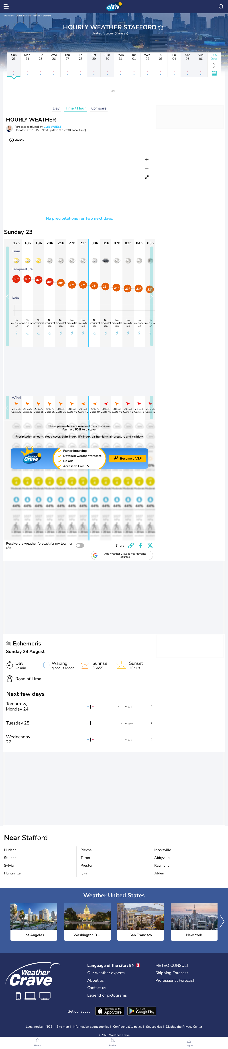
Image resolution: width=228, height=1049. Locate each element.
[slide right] (151, 296)
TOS (50, 1027)
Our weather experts (106, 972)
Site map (63, 1027)
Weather (8, 15)
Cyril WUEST (52, 127)
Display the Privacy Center (184, 1027)
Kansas (36, 15)
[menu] (6, 6)
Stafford (47, 15)
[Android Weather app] (141, 1011)
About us (95, 980)
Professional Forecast (174, 980)
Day (56, 108)
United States (23, 15)
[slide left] (7, 296)
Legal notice (34, 1027)
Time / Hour (75, 108)
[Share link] (131, 545)
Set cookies (154, 1027)
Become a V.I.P (131, 458)
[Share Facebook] (140, 545)
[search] (221, 6)
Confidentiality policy (127, 1027)
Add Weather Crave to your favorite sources (125, 555)
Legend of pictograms (107, 995)
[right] (222, 922)
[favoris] (161, 27)
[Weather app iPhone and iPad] (109, 1011)
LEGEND (19, 139)
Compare (98, 108)
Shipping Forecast (171, 972)
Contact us (96, 987)
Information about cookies (91, 1027)
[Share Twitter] (150, 545)
